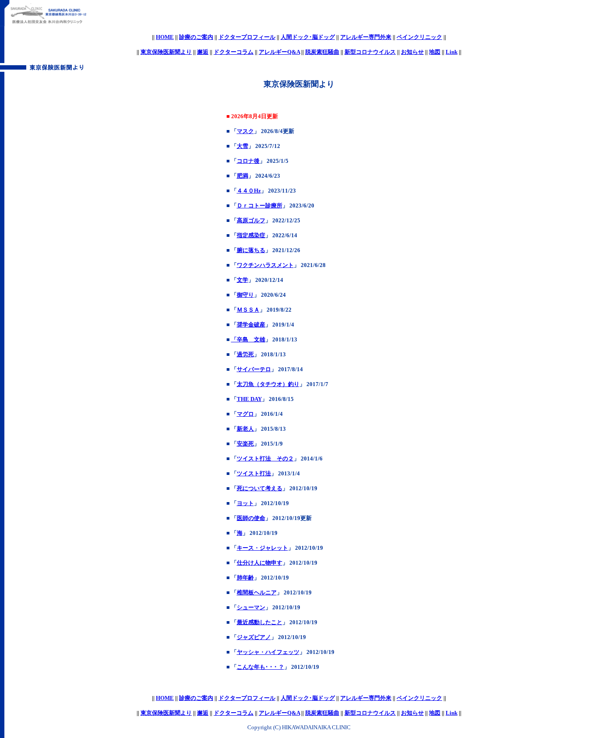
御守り (245, 295)
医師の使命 (251, 518)
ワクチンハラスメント (265, 265)
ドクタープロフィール (246, 37)
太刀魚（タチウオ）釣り (268, 384)
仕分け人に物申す (259, 562)
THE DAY (249, 399)
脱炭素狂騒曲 (322, 52)
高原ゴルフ (251, 220)
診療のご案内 (196, 37)
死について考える (259, 488)
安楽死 (245, 443)
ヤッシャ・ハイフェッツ (268, 652)
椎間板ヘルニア (257, 592)
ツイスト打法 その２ (265, 458)
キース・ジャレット (262, 548)
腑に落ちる (251, 250)
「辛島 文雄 (248, 339)
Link (451, 52)
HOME (165, 37)
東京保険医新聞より (166, 52)
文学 (242, 280)
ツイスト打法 (254, 473)
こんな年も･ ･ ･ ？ (260, 667)
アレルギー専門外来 (365, 37)
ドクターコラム (233, 52)
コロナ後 (248, 161)
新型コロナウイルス (370, 52)
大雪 (242, 146)
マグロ (245, 414)
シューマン (251, 607)
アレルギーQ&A (279, 52)
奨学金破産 (251, 324)
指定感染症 (251, 235)
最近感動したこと (259, 622)
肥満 (242, 175)
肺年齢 (245, 577)
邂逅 (202, 52)
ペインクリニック (419, 37)
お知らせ (412, 52)
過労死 (245, 354)
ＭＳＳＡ (248, 309)
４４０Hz (249, 190)
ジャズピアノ (254, 637)
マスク (245, 131)
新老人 (245, 428)
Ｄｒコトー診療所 (259, 205)
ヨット (245, 503)
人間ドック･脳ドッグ (308, 37)
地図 (434, 52)
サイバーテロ (254, 369)
